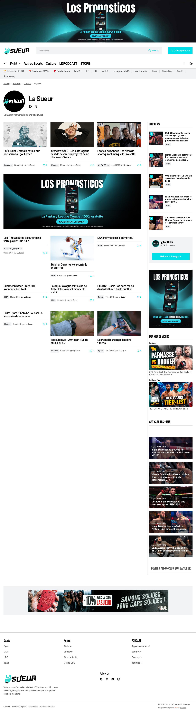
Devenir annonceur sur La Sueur (171, 568)
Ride (53, 300)
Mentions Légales (19, 706)
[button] (4, 63)
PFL (95, 71)
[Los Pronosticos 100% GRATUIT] (98, 21)
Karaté (180, 71)
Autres (67, 640)
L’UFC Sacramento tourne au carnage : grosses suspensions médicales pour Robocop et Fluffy (177, 137)
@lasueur (166, 242)
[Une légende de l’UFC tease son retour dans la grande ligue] (156, 181)
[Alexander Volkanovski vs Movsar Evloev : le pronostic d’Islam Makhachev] (156, 223)
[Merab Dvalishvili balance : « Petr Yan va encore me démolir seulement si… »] (156, 160)
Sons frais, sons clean (13, 249)
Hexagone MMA (120, 71)
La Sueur (27, 83)
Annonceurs (33, 706)
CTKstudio (183, 708)
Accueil (6, 83)
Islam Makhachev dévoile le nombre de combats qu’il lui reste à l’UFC (178, 199)
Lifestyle (54, 351)
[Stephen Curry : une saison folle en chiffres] (72, 248)
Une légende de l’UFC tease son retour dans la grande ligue (178, 178)
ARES (105, 71)
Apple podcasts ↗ (141, 646)
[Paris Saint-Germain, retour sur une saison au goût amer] (25, 134)
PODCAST (136, 640)
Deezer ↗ (136, 657)
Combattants (70, 657)
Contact (6, 706)
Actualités (17, 83)
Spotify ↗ (136, 651)
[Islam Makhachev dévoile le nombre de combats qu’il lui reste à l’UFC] (156, 202)
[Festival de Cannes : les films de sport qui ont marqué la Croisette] (119, 134)
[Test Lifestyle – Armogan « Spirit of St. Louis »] (72, 323)
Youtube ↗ (137, 662)
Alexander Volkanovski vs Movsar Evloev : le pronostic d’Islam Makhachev (178, 220)
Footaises (8, 165)
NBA (53, 275)
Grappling (167, 71)
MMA (77, 71)
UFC (87, 71)
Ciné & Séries (103, 165)
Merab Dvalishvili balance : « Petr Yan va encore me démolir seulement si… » (178, 157)
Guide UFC (69, 662)
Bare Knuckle (140, 71)
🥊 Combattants (61, 71)
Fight (168, 144)
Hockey (7, 324)
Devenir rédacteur (47, 706)
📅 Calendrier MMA (39, 71)
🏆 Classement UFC (13, 71)
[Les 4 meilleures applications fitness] (119, 323)
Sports (100, 297)
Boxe (154, 71)
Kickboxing (9, 76)
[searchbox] (91, 50)
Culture (68, 646)
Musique (54, 165)
